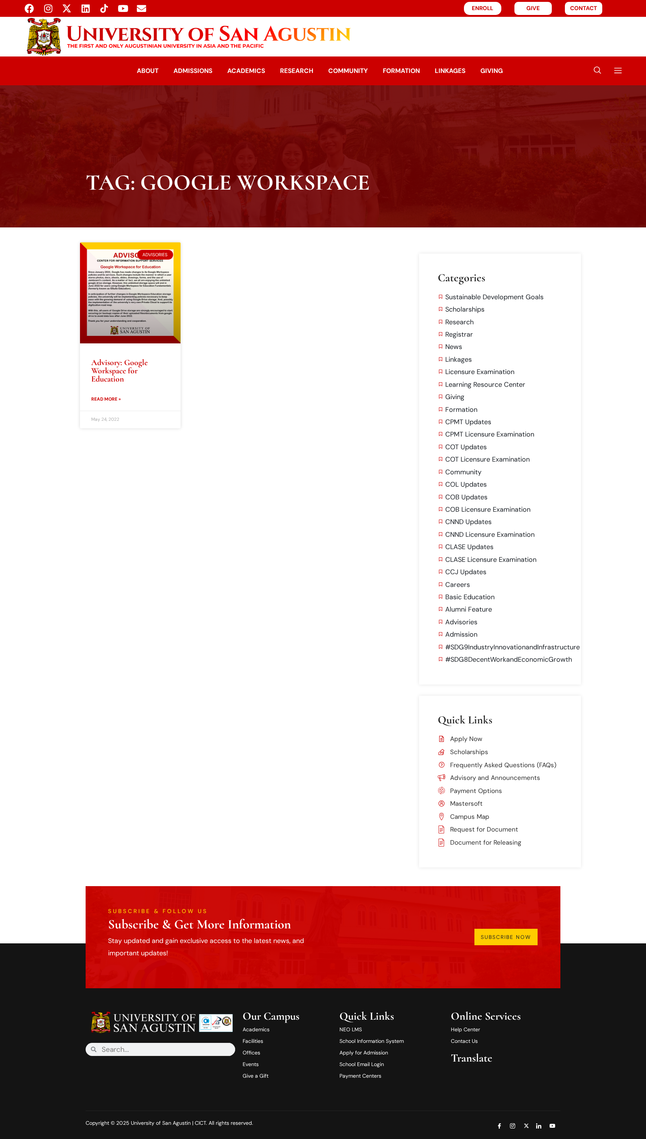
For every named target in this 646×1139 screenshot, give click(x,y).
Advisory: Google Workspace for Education (119, 371)
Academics (246, 71)
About (148, 71)
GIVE (533, 8)
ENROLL (482, 8)
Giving (491, 71)
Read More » (106, 399)
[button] (597, 70)
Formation (401, 71)
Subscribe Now (506, 937)
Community (348, 71)
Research (296, 71)
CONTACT (583, 8)
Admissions (192, 71)
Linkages (450, 71)
